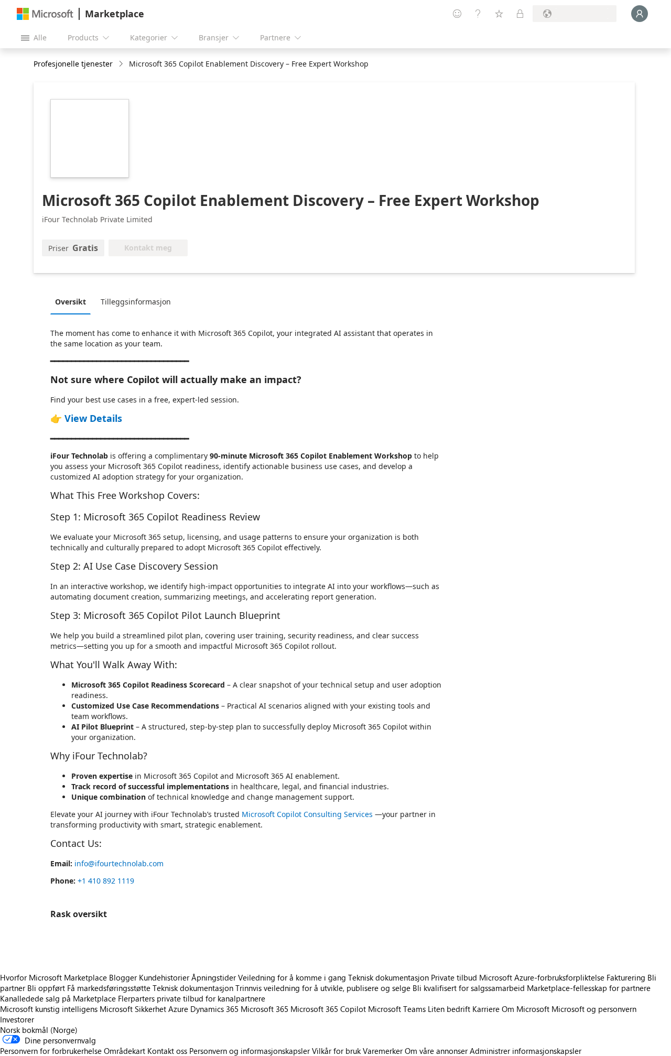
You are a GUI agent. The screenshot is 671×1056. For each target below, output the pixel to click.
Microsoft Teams (397, 1009)
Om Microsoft (525, 1009)
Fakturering (626, 977)
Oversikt (70, 302)
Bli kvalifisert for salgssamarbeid (469, 988)
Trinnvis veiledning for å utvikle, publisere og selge (322, 988)
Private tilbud (454, 977)
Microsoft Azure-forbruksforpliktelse (543, 977)
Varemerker (383, 1051)
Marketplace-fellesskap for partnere (589, 988)
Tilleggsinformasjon (136, 302)
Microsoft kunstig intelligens (49, 1009)
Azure (178, 1009)
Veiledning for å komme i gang (292, 977)
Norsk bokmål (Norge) (39, 1030)
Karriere (486, 1009)
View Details (93, 418)
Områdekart (124, 1051)
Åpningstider (213, 977)
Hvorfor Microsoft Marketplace (53, 977)
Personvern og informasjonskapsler (249, 1051)
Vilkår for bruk (336, 1051)
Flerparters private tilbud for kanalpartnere (191, 998)
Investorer (17, 1019)
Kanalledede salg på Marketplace (58, 998)
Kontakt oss (167, 1051)
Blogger (123, 977)
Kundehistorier (164, 977)
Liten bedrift (449, 1009)
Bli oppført (46, 988)
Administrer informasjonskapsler (525, 1051)
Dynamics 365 (214, 1009)
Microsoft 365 (264, 1009)
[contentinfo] (122, 64)
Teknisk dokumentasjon (388, 977)
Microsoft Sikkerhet (133, 1009)
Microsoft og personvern (593, 1009)
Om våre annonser (436, 1051)
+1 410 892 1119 (106, 881)
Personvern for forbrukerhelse (51, 1051)
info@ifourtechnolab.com (119, 863)
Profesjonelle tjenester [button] (73, 64)
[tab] (73, 301)
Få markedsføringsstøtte (108, 988)
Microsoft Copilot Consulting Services (308, 814)
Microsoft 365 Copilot (328, 1009)
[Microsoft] (45, 14)
